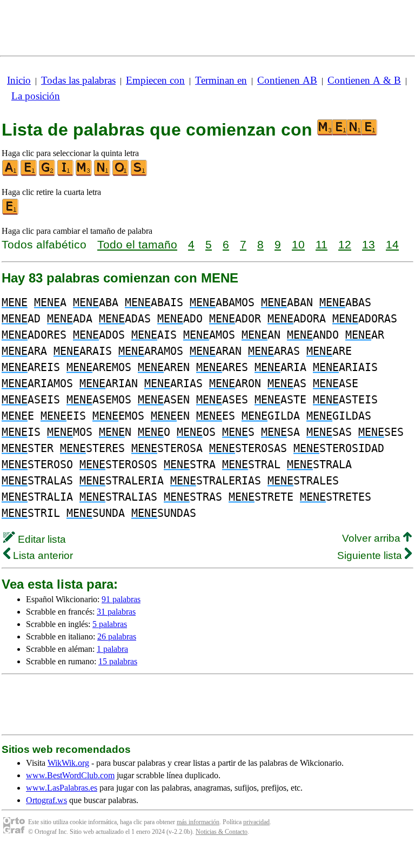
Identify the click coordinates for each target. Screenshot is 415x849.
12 (344, 244)
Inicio (19, 80)
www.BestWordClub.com (70, 775)
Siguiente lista (371, 555)
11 (321, 244)
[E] (29, 173)
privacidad (256, 822)
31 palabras (116, 611)
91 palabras (121, 599)
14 (392, 244)
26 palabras (116, 636)
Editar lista (40, 539)
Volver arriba (372, 538)
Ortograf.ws (46, 800)
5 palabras (109, 624)
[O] (121, 173)
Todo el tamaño (137, 244)
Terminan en (221, 80)
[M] (84, 173)
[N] (102, 173)
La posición (35, 96)
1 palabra (112, 648)
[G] (47, 173)
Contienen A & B (364, 80)
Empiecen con (155, 80)
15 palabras (117, 661)
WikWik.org (68, 762)
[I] (66, 173)
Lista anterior (41, 555)
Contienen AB (287, 80)
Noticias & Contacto (221, 831)
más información (198, 822)
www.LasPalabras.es (61, 787)
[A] (11, 173)
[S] (139, 173)
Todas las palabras (78, 80)
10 (298, 244)
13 (368, 244)
